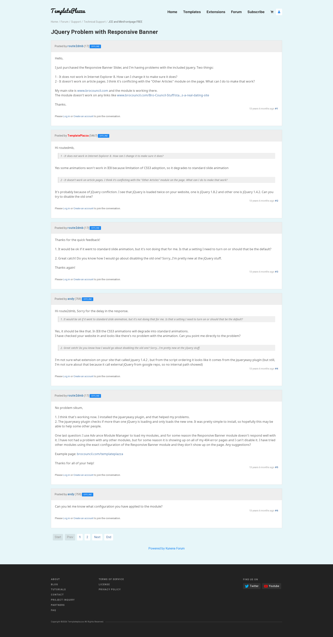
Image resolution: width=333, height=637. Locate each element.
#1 (276, 108)
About (55, 579)
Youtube (274, 586)
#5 (276, 467)
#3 (276, 271)
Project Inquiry (63, 600)
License (104, 584)
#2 (276, 201)
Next (97, 537)
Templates (192, 12)
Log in (66, 116)
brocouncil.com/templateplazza (100, 454)
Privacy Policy (110, 589)
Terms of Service (111, 579)
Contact (57, 594)
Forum (236, 12)
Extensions (216, 12)
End (108, 537)
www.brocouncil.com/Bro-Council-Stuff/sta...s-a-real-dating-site (163, 95)
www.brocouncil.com (92, 90)
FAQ (53, 610)
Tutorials (58, 589)
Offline (95, 46)
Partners (58, 605)
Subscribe (256, 12)
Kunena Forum (175, 548)
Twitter (254, 586)
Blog (54, 584)
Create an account (83, 116)
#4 (276, 368)
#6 (276, 510)
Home (172, 12)
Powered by (156, 548)
